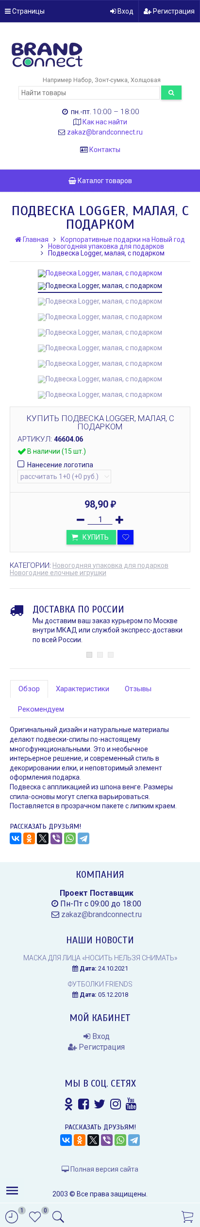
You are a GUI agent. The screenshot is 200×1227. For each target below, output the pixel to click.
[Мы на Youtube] (131, 1104)
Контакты (104, 149)
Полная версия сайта (103, 1169)
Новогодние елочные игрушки (58, 573)
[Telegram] (83, 838)
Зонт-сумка (111, 80)
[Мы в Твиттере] (99, 1104)
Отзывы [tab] (138, 688)
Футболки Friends (100, 984)
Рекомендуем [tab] (41, 709)
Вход (124, 11)
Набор (82, 80)
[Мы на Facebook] (83, 1104)
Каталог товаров (104, 181)
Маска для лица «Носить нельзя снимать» (100, 958)
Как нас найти (105, 122)
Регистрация (173, 11)
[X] (43, 838)
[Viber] (56, 838)
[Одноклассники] (29, 838)
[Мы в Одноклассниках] (68, 1104)
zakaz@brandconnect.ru (105, 132)
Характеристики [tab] (82, 688)
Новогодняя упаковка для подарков (110, 565)
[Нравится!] (125, 537)
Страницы (28, 11)
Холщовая (146, 80)
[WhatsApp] (70, 838)
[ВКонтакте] (15, 838)
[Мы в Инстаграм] (115, 1104)
